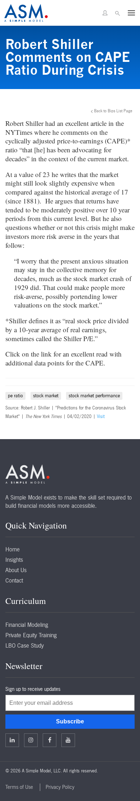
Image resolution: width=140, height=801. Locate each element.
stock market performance (94, 395)
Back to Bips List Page (113, 110)
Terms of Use (19, 787)
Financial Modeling (26, 624)
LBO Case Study (24, 645)
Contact (14, 580)
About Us (16, 570)
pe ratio (15, 395)
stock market (46, 395)
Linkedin (12, 740)
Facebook (49, 740)
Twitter (31, 740)
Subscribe (70, 721)
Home (12, 549)
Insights (14, 559)
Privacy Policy (60, 787)
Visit (100, 416)
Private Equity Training (31, 635)
